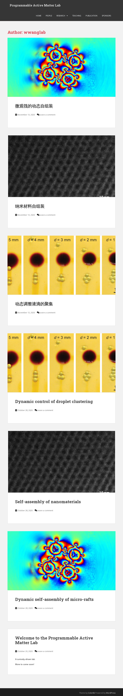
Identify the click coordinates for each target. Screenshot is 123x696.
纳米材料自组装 (30, 206)
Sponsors (106, 15)
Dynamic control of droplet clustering (54, 401)
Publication (91, 15)
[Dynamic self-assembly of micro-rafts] (62, 560)
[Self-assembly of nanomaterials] (62, 462)
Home (38, 15)
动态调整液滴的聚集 (34, 304)
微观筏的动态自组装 (34, 106)
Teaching (76, 15)
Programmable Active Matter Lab (35, 5)
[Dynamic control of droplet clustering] (62, 362)
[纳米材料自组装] (62, 166)
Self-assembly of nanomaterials (48, 501)
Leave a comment (47, 114)
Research (61, 15)
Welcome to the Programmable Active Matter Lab (54, 640)
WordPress (111, 693)
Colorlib (91, 693)
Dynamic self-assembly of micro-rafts (54, 599)
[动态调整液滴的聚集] (62, 265)
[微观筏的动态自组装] (62, 67)
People (49, 15)
